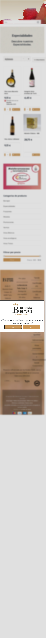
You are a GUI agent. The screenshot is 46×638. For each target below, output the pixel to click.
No (31, 326)
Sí (13, 326)
